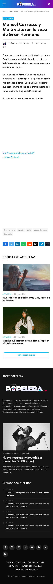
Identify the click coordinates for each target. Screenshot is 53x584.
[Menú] (4, 4)
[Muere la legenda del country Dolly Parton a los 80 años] (26, 277)
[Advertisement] (26, 193)
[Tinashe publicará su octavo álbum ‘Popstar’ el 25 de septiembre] (26, 320)
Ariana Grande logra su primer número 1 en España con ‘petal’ (27, 494)
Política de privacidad (31, 566)
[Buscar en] (49, 4)
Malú (29, 230)
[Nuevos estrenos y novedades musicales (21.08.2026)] (26, 436)
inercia (21, 230)
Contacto (13, 566)
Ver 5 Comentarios (26, 355)
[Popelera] (26, 4)
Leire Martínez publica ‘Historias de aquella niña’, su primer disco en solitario (27, 505)
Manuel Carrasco (40, 230)
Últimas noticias (36, 562)
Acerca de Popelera (15, 562)
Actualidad (8, 18)
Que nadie (8, 234)
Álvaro (13, 43)
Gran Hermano (9, 230)
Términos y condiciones (26, 570)
